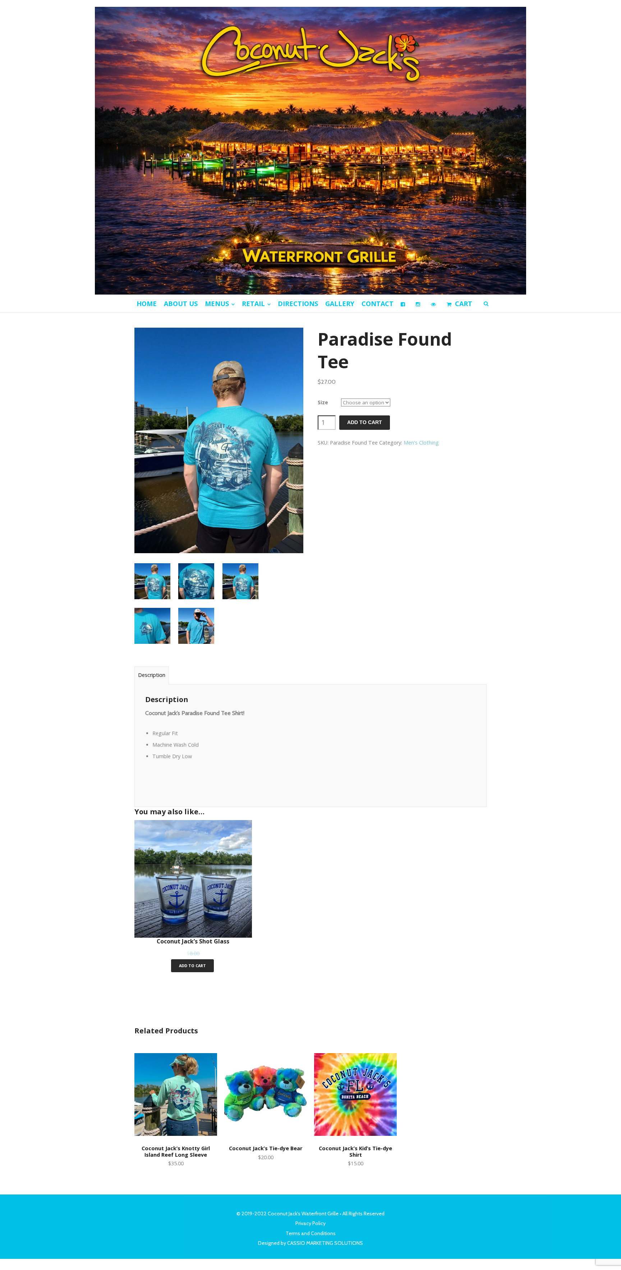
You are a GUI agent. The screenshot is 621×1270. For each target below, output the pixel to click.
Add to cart (364, 422)
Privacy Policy (310, 1223)
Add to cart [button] (192, 965)
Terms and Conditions (311, 1233)
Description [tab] (151, 675)
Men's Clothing (421, 442)
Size (323, 402)
